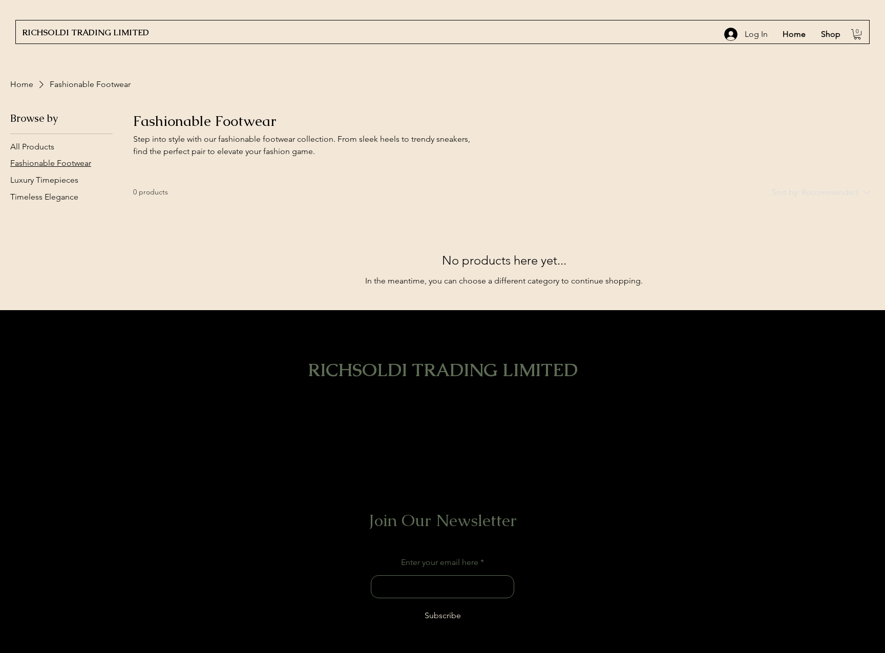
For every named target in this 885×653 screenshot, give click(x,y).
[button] (857, 34)
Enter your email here (439, 562)
